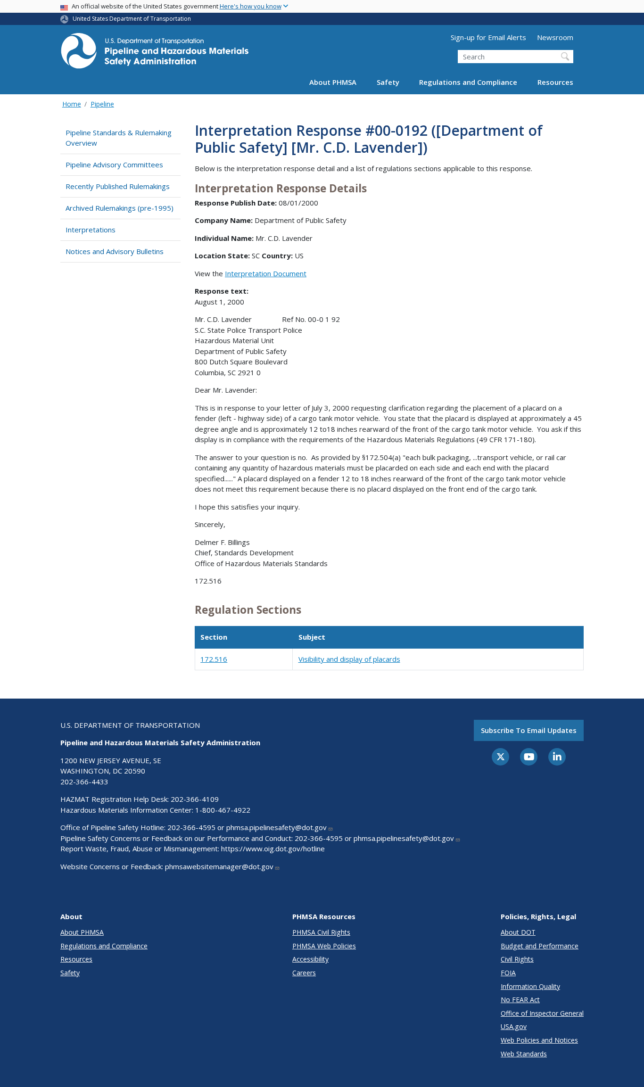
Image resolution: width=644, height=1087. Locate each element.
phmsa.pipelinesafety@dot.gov (276, 827)
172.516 (213, 659)
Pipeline (102, 103)
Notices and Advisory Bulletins (115, 251)
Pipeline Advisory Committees (114, 164)
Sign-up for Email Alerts (488, 37)
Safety (388, 82)
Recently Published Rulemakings (118, 186)
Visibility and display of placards (349, 659)
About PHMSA (332, 82)
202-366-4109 (195, 799)
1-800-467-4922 (222, 810)
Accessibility (310, 959)
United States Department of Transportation (132, 19)
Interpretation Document (265, 273)
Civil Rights (517, 959)
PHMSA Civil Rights (321, 932)
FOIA (508, 972)
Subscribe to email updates (529, 730)
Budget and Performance (539, 945)
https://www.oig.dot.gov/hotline (273, 848)
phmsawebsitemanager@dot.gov (219, 866)
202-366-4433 (84, 781)
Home (71, 103)
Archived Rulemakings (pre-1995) (119, 208)
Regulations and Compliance (468, 82)
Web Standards (524, 1053)
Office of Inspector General (542, 1013)
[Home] (154, 53)
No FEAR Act (520, 999)
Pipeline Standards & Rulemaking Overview (119, 138)
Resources (555, 82)
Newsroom (555, 37)
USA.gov (514, 1026)
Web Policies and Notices (539, 1040)
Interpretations (91, 229)
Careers (304, 972)
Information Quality (530, 986)
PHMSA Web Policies (324, 945)
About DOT (518, 932)
